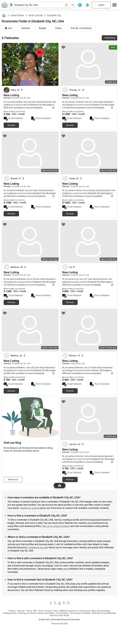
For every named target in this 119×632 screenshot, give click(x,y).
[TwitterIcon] (55, 603)
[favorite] (5, 47)
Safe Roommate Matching (104, 613)
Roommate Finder (46, 613)
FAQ (35, 611)
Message (11, 125)
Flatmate (25, 28)
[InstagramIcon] (68, 603)
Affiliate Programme (68, 611)
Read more (13, 479)
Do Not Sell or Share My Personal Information (59, 619)
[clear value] (66, 5)
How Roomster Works (59, 615)
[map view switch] (59, 485)
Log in (101, 4)
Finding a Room (10, 613)
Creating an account (30, 508)
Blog (94, 611)
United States (17, 15)
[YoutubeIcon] (59, 603)
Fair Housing (84, 611)
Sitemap (21, 611)
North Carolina (36, 15)
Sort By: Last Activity (81, 28)
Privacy (48, 611)
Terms (29, 611)
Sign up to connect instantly (56, 526)
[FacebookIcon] (51, 603)
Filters (58, 28)
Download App (103, 611)
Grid (10, 28)
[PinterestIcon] (64, 603)
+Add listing (109, 38)
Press (55, 611)
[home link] (4, 5)
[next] (72, 5)
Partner (12, 611)
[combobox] (38, 5)
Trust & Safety (61, 613)
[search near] (11, 5)
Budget (42, 28)
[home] (4, 15)
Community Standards (80, 613)
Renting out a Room (27, 613)
